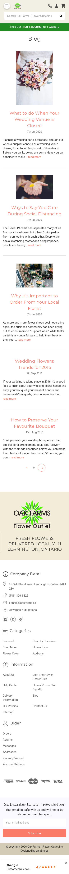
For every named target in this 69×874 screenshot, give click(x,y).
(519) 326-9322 (18, 595)
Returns (8, 739)
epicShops (42, 850)
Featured (8, 641)
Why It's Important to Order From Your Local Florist (34, 302)
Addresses (9, 752)
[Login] (58, 6)
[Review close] (66, 863)
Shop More (10, 647)
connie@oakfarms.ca (22, 603)
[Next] (41, 468)
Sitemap (8, 712)
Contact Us (40, 706)
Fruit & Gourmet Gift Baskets (40, 26)
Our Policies (10, 706)
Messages (9, 746)
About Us (9, 674)
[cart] (63, 6)
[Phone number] (51, 6)
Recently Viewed (13, 758)
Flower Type (40, 647)
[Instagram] (13, 619)
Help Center (10, 685)
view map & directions (23, 610)
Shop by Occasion (44, 641)
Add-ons (38, 653)
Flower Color (11, 653)
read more (34, 157)
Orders (7, 733)
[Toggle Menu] (7, 6)
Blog (35, 695)
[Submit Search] (61, 16)
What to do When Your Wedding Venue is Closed (35, 119)
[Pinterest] (20, 619)
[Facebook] (5, 619)
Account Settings (14, 764)
